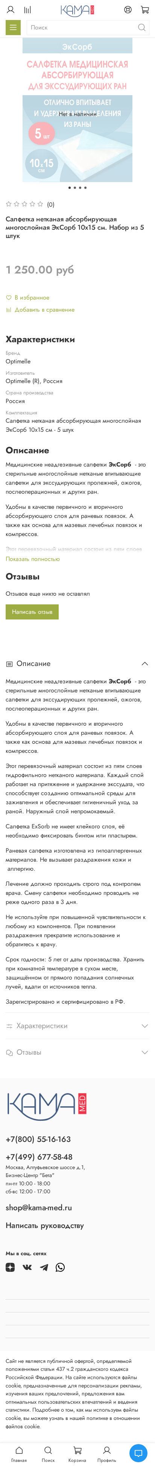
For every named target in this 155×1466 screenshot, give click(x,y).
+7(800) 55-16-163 (38, 1139)
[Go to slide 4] (85, 188)
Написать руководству (45, 1225)
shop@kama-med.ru (39, 1207)
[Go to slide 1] (69, 188)
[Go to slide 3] (80, 188)
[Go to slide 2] (75, 188)
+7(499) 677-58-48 (39, 1157)
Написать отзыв (32, 611)
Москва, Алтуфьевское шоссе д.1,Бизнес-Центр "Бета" (45, 1171)
